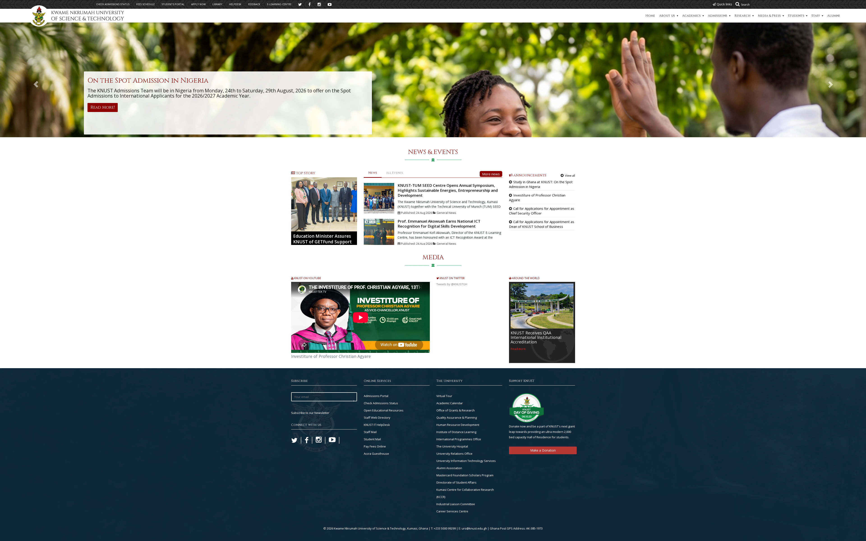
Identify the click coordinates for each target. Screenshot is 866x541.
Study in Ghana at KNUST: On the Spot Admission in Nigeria (541, 184)
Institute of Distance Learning (456, 432)
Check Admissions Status (381, 403)
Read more (518, 349)
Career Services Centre (452, 511)
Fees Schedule (145, 4)
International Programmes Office (458, 439)
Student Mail (372, 439)
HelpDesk (235, 4)
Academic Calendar (449, 403)
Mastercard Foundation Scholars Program (464, 475)
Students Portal (172, 4)
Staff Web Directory (377, 417)
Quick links (724, 4)
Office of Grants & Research (455, 410)
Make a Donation (543, 450)
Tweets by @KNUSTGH (451, 284)
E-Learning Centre (279, 4)
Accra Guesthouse (376, 454)
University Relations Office (454, 454)
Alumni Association (449, 468)
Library (217, 4)
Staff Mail (370, 432)
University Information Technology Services (466, 461)
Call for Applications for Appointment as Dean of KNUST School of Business (541, 224)
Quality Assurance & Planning (456, 417)
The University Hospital (452, 446)
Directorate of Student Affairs (456, 482)
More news (491, 174)
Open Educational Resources (383, 410)
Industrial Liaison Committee (455, 504)
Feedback (254, 4)
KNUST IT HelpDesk (377, 425)
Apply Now (198, 4)
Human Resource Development (457, 425)
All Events (394, 173)
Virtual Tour (444, 396)
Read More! (102, 107)
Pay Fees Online (375, 446)
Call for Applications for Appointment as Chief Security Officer (541, 210)
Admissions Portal (376, 396)
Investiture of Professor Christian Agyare (537, 197)
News (372, 173)
